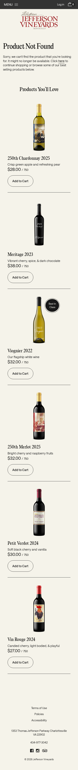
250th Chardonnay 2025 (29, 158)
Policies (39, 714)
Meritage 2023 (20, 255)
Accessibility (39, 720)
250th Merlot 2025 (24, 447)
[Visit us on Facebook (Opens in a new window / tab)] (32, 751)
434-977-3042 (39, 742)
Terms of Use (39, 708)
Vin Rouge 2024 (21, 640)
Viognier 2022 (20, 351)
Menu (8, 4)
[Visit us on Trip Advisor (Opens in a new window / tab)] (45, 751)
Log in (60, 4)
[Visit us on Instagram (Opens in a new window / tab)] (37, 751)
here (61, 61)
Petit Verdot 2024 (23, 543)
